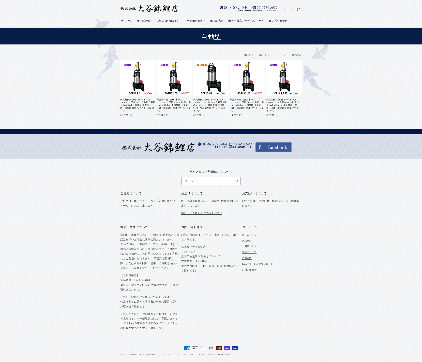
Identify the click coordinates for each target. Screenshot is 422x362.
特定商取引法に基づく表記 (219, 354)
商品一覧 (247, 240)
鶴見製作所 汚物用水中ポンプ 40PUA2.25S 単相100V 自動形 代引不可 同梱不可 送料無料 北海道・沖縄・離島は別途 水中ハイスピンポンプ (283, 105)
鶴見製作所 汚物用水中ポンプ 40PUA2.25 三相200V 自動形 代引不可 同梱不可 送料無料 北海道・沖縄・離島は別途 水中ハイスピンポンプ (247, 105)
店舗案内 (247, 258)
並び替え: (249, 55)
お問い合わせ (249, 269)
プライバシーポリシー (183, 354)
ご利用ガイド (249, 246)
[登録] (237, 181)
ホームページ (249, 235)
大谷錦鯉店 (133, 354)
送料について (249, 252)
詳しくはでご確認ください (201, 213)
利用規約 (200, 354)
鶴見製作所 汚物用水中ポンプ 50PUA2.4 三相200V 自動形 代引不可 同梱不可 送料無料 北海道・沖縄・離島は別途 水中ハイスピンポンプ (137, 105)
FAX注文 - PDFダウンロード (257, 264)
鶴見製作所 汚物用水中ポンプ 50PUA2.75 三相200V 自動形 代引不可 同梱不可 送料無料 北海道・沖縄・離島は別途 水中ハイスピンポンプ (174, 105)
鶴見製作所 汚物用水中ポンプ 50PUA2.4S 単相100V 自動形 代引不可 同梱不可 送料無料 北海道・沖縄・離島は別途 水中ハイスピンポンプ (210, 105)
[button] (284, 9)
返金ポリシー (164, 354)
